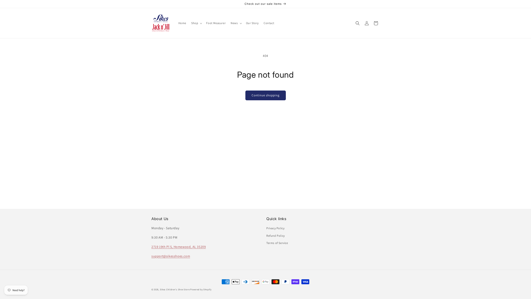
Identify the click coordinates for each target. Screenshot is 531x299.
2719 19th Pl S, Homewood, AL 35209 (178, 247)
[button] (196, 23)
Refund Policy (275, 236)
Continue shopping (266, 95)
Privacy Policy (275, 228)
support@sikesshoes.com (170, 256)
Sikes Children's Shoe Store (175, 289)
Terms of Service (277, 243)
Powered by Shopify (201, 289)
